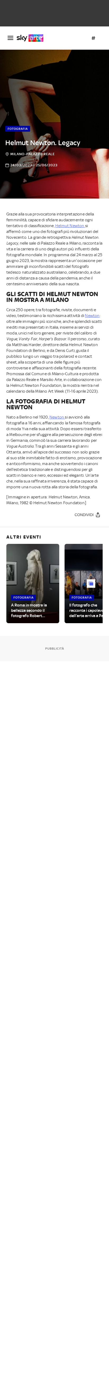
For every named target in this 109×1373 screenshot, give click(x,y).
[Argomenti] (93, 38)
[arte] (32, 38)
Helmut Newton (70, 225)
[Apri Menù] (10, 38)
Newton (92, 315)
